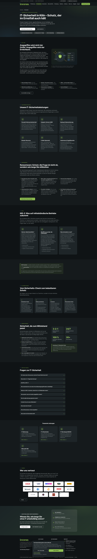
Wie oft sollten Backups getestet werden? (29, 398)
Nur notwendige (41, 550)
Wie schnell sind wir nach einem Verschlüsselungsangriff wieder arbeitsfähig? (36, 386)
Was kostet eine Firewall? (26, 405)
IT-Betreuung (24, 432)
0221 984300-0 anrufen (37, 526)
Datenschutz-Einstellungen (69, 557)
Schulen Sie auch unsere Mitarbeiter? (28, 402)
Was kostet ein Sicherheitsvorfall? (28, 413)
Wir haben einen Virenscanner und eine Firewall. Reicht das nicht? (34, 375)
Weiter (24, 500)
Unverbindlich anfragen (26, 92)
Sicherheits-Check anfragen (26, 29)
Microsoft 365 (25, 448)
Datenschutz (61, 557)
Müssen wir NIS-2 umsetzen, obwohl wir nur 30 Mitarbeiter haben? (34, 390)
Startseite (21, 9)
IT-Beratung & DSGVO (65, 432)
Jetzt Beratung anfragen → (25, 549)
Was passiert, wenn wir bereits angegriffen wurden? (31, 394)
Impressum (56, 557)
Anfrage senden (24, 526)
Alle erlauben (56, 550)
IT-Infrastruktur (45, 432)
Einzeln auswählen (37, 552)
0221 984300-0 (40, 29)
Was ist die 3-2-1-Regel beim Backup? (28, 378)
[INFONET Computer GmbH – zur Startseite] (24, 4)
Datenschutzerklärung (38, 554)
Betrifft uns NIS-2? (25, 382)
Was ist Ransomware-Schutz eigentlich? (29, 409)
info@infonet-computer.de (60, 517)
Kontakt (76, 557)
